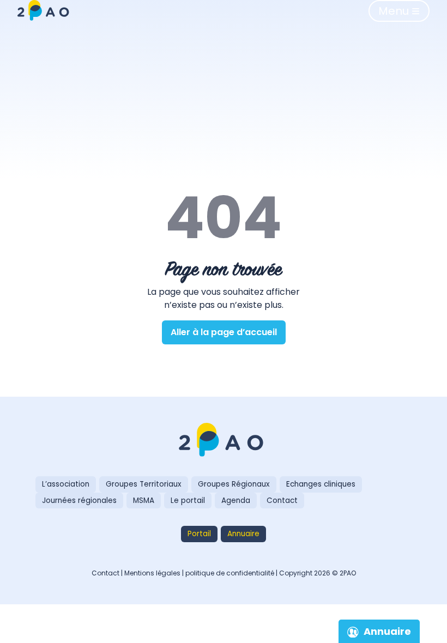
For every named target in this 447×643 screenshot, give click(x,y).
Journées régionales (79, 500)
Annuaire (243, 534)
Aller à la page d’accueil (224, 332)
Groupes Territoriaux (144, 484)
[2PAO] (223, 441)
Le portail (188, 500)
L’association (65, 484)
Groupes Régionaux (234, 484)
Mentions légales (152, 573)
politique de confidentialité (229, 573)
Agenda (235, 500)
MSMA (143, 500)
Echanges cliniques (320, 484)
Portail (199, 534)
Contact (282, 500)
